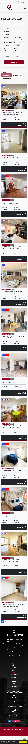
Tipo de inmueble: (18, 37)
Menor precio (18, 75)
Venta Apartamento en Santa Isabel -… (13, 157)
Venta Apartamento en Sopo (10, 381)
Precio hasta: (17, 53)
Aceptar (22, 741)
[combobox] (14, 28)
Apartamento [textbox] (18, 40)
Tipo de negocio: (17, 42)
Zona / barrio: (7, 37)
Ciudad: (6, 26)
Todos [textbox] (7, 28)
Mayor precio (7, 78)
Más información (10, 742)
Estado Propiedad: (8, 42)
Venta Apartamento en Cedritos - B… (12, 112)
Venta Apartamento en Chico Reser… (12, 202)
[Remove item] (16, 45)
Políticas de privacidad (14, 655)
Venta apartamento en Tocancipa (11, 559)
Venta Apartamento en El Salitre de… (12, 604)
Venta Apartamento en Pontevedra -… (13, 425)
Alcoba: (6, 48)
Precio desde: (7, 53)
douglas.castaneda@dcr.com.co (14, 706)
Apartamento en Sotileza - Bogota (12, 291)
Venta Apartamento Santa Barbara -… (13, 336)
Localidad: (6, 31)
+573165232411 (14, 675)
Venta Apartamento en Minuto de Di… (12, 246)
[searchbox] (15, 48)
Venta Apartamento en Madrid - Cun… (12, 470)
